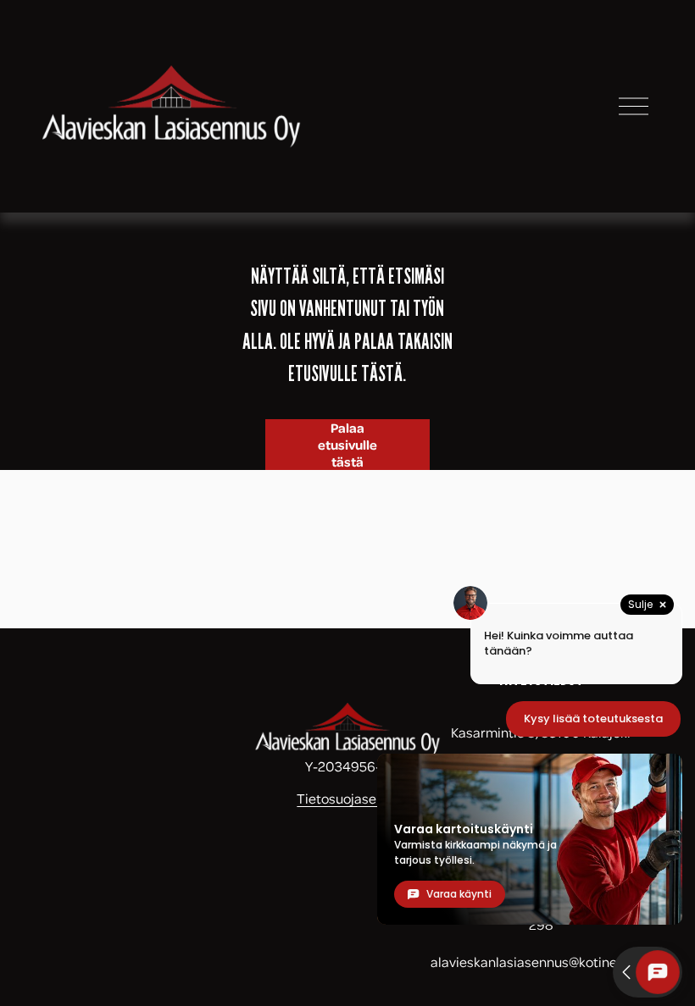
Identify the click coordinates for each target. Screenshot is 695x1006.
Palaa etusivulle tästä (347, 444)
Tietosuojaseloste (352, 798)
